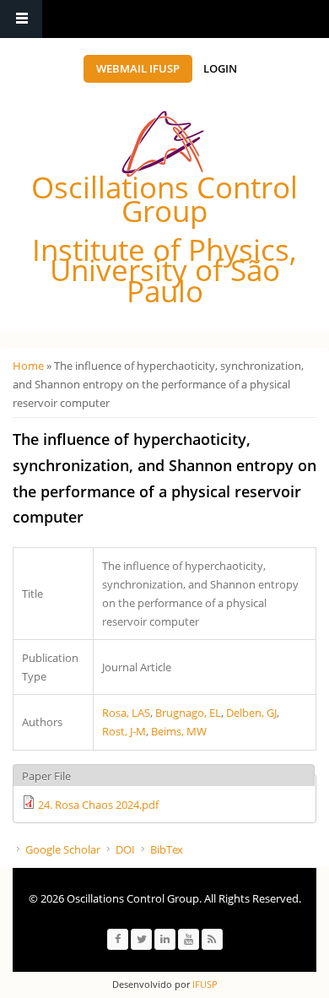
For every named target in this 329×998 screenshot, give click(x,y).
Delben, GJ (251, 712)
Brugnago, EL (188, 712)
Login (220, 68)
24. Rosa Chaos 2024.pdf (98, 804)
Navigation (21, 19)
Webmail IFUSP (138, 68)
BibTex (166, 849)
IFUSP (204, 984)
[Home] (163, 144)
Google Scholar (62, 849)
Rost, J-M (124, 731)
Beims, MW (179, 731)
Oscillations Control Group (164, 199)
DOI (125, 849)
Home (28, 365)
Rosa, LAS (126, 712)
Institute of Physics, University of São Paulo (164, 270)
